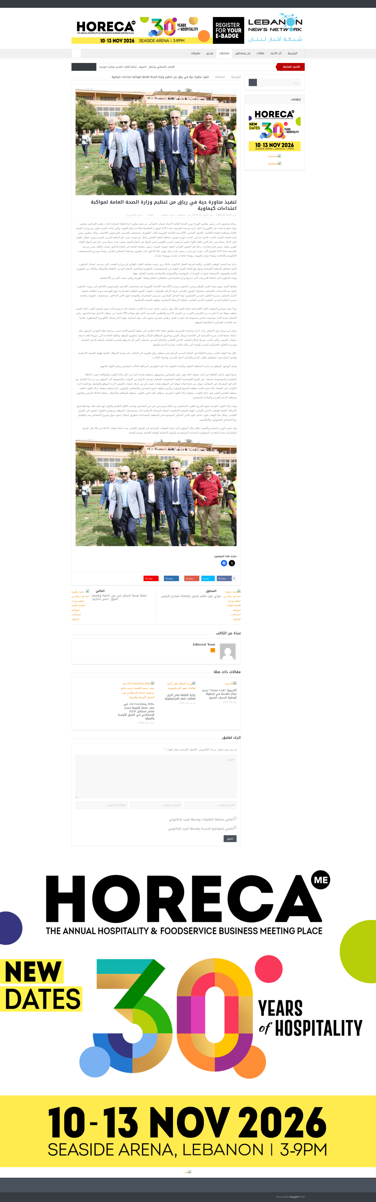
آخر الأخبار (276, 53)
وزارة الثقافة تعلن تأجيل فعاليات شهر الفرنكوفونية (180, 696)
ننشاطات (224, 53)
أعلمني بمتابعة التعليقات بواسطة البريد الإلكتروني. (201, 819)
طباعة (150, 215)
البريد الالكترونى (134, 215)
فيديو (209, 53)
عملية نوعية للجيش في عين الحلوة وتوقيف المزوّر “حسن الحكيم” (119, 597)
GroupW (294, 1197)
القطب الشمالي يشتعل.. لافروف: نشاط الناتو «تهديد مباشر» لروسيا (137, 66)
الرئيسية (292, 53)
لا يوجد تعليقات (168, 215)
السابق (211, 591)
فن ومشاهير (242, 53)
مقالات (260, 53)
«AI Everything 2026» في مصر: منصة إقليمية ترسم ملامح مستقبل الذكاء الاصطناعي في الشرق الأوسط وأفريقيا (136, 711)
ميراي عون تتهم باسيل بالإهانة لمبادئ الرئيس (191, 596)
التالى (100, 591)
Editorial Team (223, 215)
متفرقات (195, 53)
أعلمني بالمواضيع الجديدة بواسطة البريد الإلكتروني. (200, 828)
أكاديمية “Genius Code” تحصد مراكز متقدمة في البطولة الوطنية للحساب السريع (219, 694)
